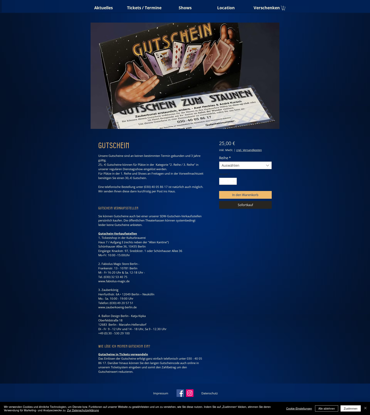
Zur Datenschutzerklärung (83, 410)
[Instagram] (189, 393)
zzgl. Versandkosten (249, 150)
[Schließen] (365, 408)
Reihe (225, 158)
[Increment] (233, 181)
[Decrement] (222, 181)
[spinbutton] (228, 181)
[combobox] (245, 165)
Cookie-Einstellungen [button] (299, 408)
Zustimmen (350, 408)
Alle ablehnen (326, 408)
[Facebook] (180, 393)
